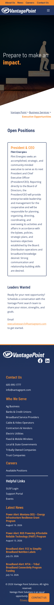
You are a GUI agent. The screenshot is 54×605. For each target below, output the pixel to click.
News (20, 2)
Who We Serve (16, 399)
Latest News (14, 507)
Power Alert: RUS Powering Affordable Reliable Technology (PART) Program (26, 535)
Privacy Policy (27, 600)
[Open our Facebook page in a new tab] (40, 360)
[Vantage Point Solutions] (19, 10)
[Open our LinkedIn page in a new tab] (47, 360)
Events (10, 498)
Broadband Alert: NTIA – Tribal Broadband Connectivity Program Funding (24, 567)
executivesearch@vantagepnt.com (27, 323)
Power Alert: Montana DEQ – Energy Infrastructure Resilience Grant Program (25, 518)
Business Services (39, 112)
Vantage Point (19, 112)
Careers (30, 2)
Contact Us (39, 597)
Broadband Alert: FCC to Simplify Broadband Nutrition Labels (23, 550)
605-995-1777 (13, 384)
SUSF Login (12, 488)
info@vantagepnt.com (18, 390)
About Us (10, 2)
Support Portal (14, 493)
